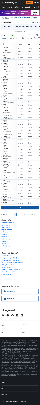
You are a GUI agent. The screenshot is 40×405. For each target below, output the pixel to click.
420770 (5, 143)
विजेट (2, 332)
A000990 (5, 80)
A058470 (7, 67)
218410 (5, 152)
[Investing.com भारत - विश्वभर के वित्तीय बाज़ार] (11, 2)
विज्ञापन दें (23, 329)
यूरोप (22, 7)
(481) (4, 239)
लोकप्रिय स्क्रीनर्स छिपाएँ (19, 31)
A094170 (8, 200)
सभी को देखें (35, 22)
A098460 (7, 114)
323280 (5, 127)
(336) (6, 225)
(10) (6, 267)
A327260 (6, 190)
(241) (8, 272)
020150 (9, 118)
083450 (9, 171)
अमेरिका (16, 7)
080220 (8, 105)
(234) (10, 269)
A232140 (5, 159)
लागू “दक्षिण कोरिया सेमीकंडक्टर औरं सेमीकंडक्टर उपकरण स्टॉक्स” (24, 18)
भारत (3, 7)
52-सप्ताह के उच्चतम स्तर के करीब (23, 26)
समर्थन (23, 332)
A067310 (6, 111)
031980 (5, 99)
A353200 (5, 61)
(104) (9, 260)
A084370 (8, 92)
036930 (8, 58)
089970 (5, 140)
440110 (5, 89)
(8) (5, 274)
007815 (7, 133)
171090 (7, 197)
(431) (7, 227)
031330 (5, 178)
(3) (8, 265)
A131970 (7, 124)
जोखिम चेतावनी (4, 394)
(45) (9, 258)
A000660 (5, 48)
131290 (5, 95)
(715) (5, 243)
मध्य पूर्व (27, 7)
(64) (6, 255)
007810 (6, 137)
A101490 (5, 168)
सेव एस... (20, 207)
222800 (5, 73)
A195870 (6, 165)
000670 (6, 181)
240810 (5, 64)
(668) (4, 234)
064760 (8, 102)
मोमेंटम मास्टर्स (6, 26)
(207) (8, 229)
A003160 (5, 193)
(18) (8, 222)
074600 (6, 187)
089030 (5, 121)
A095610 (5, 108)
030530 (7, 130)
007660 (6, 54)
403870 (5, 77)
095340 (5, 86)
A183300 (5, 149)
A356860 (5, 174)
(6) (12, 262)
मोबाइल (3, 325)
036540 (6, 162)
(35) (4, 241)
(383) (5, 236)
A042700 (7, 51)
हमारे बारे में (24, 325)
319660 (5, 83)
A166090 (7, 155)
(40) (3, 232)
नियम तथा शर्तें (4, 382)
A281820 (5, 146)
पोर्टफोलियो (4, 329)
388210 (5, 184)
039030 (6, 70)
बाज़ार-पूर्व (9, 7)
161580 (5, 203)
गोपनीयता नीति (4, 388)
